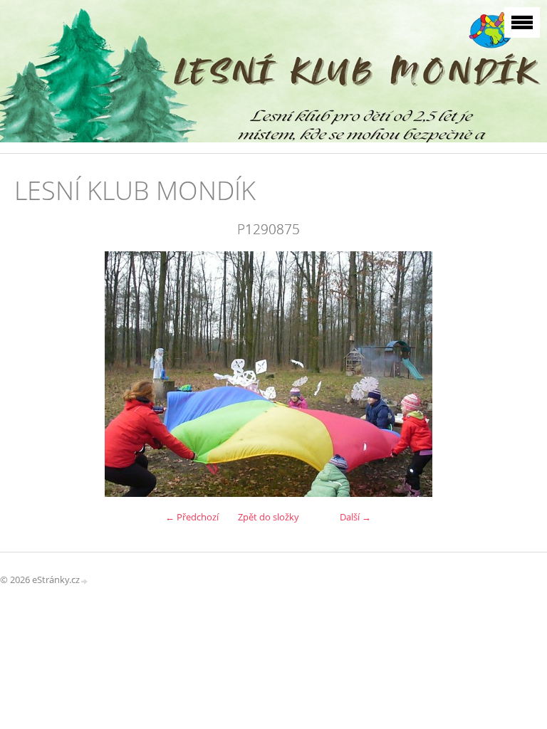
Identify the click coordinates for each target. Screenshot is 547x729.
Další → (355, 516)
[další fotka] (499, 374)
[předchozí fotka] (37, 374)
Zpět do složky (268, 516)
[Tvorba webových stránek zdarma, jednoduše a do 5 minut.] (85, 580)
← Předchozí (192, 516)
